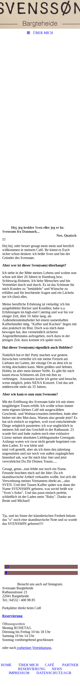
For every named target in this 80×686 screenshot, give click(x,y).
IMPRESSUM (19, 673)
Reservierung (12, 616)
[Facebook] (5, 573)
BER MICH (30, 665)
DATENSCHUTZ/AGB (53, 673)
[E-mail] (6, 567)
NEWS (57, 669)
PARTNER (70, 665)
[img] (40, 14)
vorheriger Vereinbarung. (34, 648)
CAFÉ (49, 665)
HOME (6, 665)
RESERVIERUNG (32, 669)
